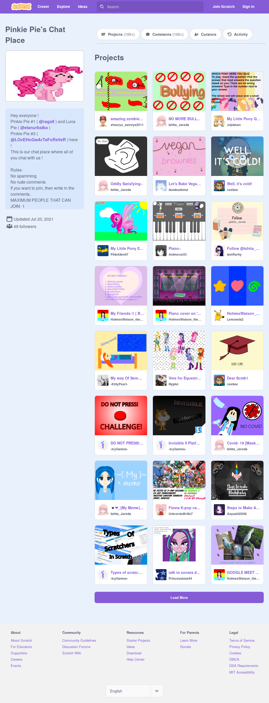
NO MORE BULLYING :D (185, 118)
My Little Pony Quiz (243, 118)
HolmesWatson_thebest (127, 319)
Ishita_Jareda (179, 124)
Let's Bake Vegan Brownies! (185, 183)
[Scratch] (21, 6)
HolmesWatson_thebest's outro (243, 313)
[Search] (102, 6)
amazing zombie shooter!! (127, 118)
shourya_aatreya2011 (127, 124)
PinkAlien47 (119, 254)
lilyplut (173, 384)
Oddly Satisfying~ (127, 183)
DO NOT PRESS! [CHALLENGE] (127, 443)
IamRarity (234, 254)
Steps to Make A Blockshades (243, 507)
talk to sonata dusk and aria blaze (185, 572)
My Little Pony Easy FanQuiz (127, 248)
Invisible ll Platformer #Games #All (185, 443)
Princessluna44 (180, 578)
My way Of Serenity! (127, 378)
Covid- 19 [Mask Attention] (243, 443)
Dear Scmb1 (237, 378)
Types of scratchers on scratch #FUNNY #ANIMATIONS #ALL (127, 572)
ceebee (232, 189)
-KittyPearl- (119, 384)
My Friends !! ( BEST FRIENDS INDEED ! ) (127, 313)
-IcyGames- (119, 449)
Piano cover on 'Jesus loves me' (185, 313)
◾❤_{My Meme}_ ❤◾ (127, 507)
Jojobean (234, 124)
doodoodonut (178, 189)
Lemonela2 (235, 319)
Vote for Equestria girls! (185, 378)
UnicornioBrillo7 (181, 513)
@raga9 (46, 121)
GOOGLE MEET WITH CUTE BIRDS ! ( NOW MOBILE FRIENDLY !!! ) (243, 572)
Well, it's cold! (239, 183)
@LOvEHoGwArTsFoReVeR (38, 139)
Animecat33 (178, 254)
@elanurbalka (34, 127)
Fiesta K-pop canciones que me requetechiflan (185, 507)
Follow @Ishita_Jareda (243, 248)
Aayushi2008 (237, 513)
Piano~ (175, 248)
